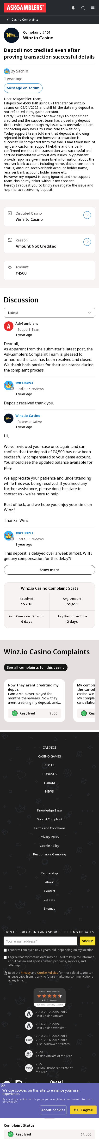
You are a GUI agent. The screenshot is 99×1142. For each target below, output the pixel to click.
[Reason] (87, 242)
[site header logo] (25, 7)
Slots (50, 765)
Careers (49, 899)
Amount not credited (36, 246)
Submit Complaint (49, 819)
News (49, 791)
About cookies (53, 1110)
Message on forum (23, 88)
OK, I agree (83, 1110)
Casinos (49, 747)
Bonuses (50, 774)
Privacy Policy (49, 837)
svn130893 (24, 383)
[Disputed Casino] (87, 215)
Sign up (87, 941)
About (49, 882)
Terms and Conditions (50, 828)
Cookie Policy (49, 845)
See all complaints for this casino (36, 667)
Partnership (49, 873)
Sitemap (50, 908)
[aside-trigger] (49, 1118)
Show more (49, 569)
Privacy (26, 973)
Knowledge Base (49, 810)
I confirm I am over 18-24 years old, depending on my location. (51, 950)
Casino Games (49, 756)
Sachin (22, 71)
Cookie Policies (47, 973)
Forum (49, 782)
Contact (49, 891)
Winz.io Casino (29, 219)
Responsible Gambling (49, 854)
